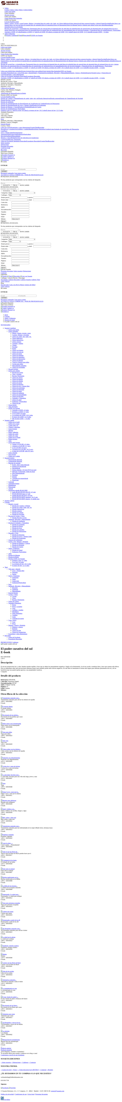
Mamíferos (32, 129)
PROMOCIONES (6, 642)
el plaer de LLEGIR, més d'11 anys (22, 451)
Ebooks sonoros (55, 98)
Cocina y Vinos (100, 73)
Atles (10, 441)
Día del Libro (5, 285)
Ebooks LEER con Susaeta (16, 559)
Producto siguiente (6, 1050)
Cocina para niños (99, 25)
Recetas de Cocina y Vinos (16, 516)
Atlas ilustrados (17, 18)
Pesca (5, 131)
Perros (3, 129)
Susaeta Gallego (9, 500)
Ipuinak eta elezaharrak (19, 466)
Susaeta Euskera (9, 458)
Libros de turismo (103, 28)
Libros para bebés (10, 11)
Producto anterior (6, 1048)
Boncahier (16, 22)
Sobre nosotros (5, 143)
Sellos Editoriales (10, 34)
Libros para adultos (36, 71)
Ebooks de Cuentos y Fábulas (10, 98)
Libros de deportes (92, 28)
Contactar (4, 273)
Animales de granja (60, 129)
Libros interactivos (75, 23)
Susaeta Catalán (9, 420)
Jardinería (9, 136)
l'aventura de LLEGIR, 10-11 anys (22, 449)
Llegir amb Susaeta (14, 442)
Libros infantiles (16, 71)
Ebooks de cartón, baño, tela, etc (28, 98)
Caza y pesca (17, 73)
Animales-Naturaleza (7, 73)
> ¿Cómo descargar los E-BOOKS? (28, 1070)
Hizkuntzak (11, 487)
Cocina (3, 139)
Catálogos (15, 642)
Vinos (7, 139)
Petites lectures (12, 439)
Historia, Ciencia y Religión (77, 73)
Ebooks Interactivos (44, 98)
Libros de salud (101, 30)
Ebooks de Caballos (39, 103)
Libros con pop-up (14, 25)
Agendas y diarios (94, 23)
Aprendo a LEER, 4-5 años (13, 32)
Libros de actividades (16, 27)
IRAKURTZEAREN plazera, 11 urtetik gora (25, 499)
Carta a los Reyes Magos (16, 285)
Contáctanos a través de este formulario (12, 1055)
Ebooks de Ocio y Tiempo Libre (22, 105)
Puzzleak (15, 475)
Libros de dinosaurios (59, 25)
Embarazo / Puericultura (113, 30)
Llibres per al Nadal (14, 437)
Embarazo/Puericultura (24, 134)
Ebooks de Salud (6, 109)
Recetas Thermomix (31, 28)
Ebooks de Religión (24, 107)
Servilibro (7, 1099)
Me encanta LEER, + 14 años (100, 32)
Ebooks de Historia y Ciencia (9, 107)
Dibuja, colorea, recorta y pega (14, 23)
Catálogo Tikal (35, 279)
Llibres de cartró (13, 434)
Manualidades (16, 136)
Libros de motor (41, 30)
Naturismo (4, 134)
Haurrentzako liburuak (15, 459)
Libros (6, 8)
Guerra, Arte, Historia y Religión (18, 541)
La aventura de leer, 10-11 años (36, 110)
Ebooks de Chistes (65, 98)
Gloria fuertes (9, 18)
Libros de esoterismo (18, 30)
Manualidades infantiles (108, 61)
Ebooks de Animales (7, 103)
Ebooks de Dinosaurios (52, 103)
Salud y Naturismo (39, 73)
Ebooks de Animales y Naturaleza (18, 523)
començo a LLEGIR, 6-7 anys (21, 446)
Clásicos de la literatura (8, 88)
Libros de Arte (20, 138)
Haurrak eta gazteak (14, 463)
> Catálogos (24, 1062)
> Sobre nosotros (6, 1062)
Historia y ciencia (6, 138)
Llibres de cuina (13, 436)
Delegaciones (5, 144)
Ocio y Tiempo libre (7, 132)
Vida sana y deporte (27, 73)
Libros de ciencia (42, 28)
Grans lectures (12, 429)
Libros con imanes (17, 350)
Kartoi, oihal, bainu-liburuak (20, 465)
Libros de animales (35, 25)
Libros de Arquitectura (32, 138)
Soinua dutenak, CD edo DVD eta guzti (24, 470)
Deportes (15, 132)
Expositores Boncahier (33, 76)
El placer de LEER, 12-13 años (81, 32)
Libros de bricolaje (77, 30)
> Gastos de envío (6, 1070)
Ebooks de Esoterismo (39, 105)
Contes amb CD (13, 425)
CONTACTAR (5, 148)
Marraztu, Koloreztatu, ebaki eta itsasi (23, 471)
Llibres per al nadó (14, 422)
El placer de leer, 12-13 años (54, 110)
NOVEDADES (5, 325)
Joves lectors (12, 454)
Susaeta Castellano (10, 328)
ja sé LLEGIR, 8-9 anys (19, 447)
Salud (8, 134)
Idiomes (10, 430)
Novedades (4, 279)
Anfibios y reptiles (23, 129)
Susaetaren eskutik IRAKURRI (17, 490)
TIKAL (15, 185)
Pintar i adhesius (13, 432)
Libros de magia (25, 25)
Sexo (46, 73)
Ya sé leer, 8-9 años (21, 110)
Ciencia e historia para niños (85, 25)
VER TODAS (5, 281)
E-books (7, 22)
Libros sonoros (85, 23)
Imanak (14, 477)
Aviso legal (31, 1094)
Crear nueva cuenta (20, 173)
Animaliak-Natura (13, 483)
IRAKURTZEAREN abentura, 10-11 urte (25, 497)
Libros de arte (61, 28)
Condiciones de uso (21, 1094)
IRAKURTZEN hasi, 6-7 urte (21, 494)
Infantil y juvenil (13, 504)
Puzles (112, 23)
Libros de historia (52, 28)
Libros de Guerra (6, 127)
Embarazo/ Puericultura (18, 109)
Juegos (20, 132)
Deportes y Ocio (13, 533)
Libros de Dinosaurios (72, 129)
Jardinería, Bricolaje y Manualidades (58, 73)
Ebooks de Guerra (35, 107)
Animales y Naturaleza (90, 30)
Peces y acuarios (9, 129)
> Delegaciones (16, 1062)
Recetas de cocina (10, 28)
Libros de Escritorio (7, 76)
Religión (13, 138)
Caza (2, 131)
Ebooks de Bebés (20, 93)
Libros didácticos (64, 23)
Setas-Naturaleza (40, 129)
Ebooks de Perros (18, 103)
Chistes (102, 23)
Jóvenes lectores (9, 15)
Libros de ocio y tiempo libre (21, 386)
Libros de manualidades (64, 30)
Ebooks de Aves (28, 103)
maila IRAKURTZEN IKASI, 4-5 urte (24, 492)
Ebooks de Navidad (77, 98)
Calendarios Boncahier (19, 76)
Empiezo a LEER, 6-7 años (29, 32)
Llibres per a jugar (13, 424)
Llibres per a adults (14, 456)
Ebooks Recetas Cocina (8, 100)
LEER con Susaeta (65, 71)
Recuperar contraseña (7, 173)
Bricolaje (3, 136)
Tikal (11, 22)
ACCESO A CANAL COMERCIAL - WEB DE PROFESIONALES (22, 175)
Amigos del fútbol (29, 285)
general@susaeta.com (57, 1091)
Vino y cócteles (20, 28)
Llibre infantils (12, 453)
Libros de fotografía (30, 30)
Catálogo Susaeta (25, 279)
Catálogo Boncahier (14, 279)
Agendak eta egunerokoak (20, 478)
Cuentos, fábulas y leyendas (31, 23)
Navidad (107, 23)
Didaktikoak (12, 485)
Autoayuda (13, 134)
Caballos (47, 129)
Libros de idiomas (71, 25)
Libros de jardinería (51, 30)
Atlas (2, 93)
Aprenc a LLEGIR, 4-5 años (21, 444)
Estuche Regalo (91, 73)
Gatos (52, 129)
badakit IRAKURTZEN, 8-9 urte (22, 495)
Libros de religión (71, 28)
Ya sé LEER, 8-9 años (44, 32)
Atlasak (10, 488)
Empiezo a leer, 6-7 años (8, 110)
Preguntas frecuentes (7, 146)
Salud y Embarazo (13, 548)
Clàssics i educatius (14, 427)
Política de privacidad (7, 1094)
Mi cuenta (4, 150)
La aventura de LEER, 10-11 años (61, 32)
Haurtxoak (15, 480)
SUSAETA (6, 185)
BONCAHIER (24, 185)
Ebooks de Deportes (7, 105)
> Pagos (14, 1070)
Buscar (3, 221)
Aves (16, 129)
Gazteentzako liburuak (15, 461)
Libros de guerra (81, 28)
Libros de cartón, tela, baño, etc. (49, 23)
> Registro (50, 1070)
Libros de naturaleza (47, 25)
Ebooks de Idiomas (9, 93)
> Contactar (32, 1062)
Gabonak (11, 482)
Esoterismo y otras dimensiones (14, 74)
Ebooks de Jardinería (7, 102)
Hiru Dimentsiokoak (18, 473)
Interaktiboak (16, 468)
